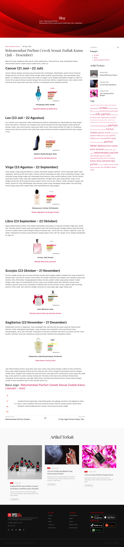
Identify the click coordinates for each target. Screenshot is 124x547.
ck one (92, 115)
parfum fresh (95, 135)
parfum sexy (93, 142)
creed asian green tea (46, 401)
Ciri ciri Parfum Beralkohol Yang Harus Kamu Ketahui (59, 472)
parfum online (99, 138)
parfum (113, 125)
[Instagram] (8, 530)
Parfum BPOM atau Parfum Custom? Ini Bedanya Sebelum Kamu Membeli (24, 487)
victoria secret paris (54, 406)
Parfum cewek (60, 404)
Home (41, 21)
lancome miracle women (44, 404)
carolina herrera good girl (27, 401)
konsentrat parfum (94, 120)
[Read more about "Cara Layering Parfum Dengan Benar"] (94, 93)
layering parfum (103, 120)
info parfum (103, 114)
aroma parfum (94, 108)
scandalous (111, 158)
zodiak (65, 406)
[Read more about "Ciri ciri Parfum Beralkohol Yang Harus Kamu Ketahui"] (94, 83)
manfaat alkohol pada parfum (102, 122)
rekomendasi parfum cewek (35, 406)
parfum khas (105, 135)
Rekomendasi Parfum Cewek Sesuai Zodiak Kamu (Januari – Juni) (45, 386)
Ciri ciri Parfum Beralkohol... (108, 85)
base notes (96, 111)
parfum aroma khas (101, 129)
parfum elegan (114, 133)
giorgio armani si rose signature (67, 401)
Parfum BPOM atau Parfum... (109, 75)
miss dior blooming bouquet (98, 126)
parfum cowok (104, 132)
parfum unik (108, 149)
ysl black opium (110, 167)
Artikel (96, 55)
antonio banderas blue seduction (108, 105)
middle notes (113, 122)
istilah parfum (114, 114)
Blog (95, 57)
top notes (100, 164)
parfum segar (110, 138)
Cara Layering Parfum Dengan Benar (98, 475)
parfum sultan (100, 142)
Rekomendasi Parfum (51, 21)
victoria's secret (108, 164)
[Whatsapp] (23, 530)
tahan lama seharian (100, 161)
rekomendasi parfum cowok (99, 158)
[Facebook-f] (16, 530)
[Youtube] (20, 530)
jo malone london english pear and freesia (103, 117)
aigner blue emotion (95, 105)
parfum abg (93, 129)
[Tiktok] (12, 530)
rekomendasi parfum (106, 152)
